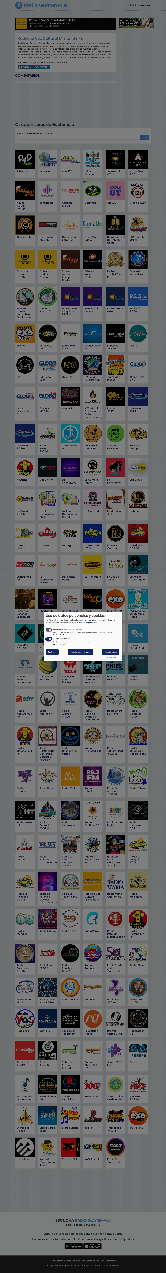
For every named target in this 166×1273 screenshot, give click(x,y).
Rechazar (52, 652)
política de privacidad (88, 622)
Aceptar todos (111, 652)
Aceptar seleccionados (80, 652)
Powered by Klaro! (113, 657)
